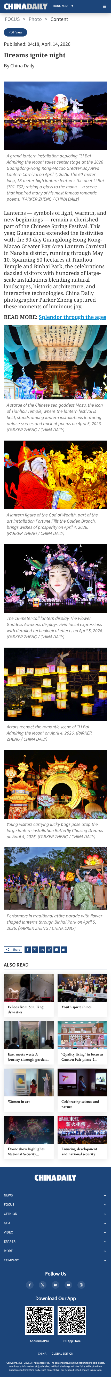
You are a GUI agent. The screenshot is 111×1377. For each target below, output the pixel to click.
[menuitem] (61, 6)
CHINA (42, 1354)
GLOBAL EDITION (62, 1354)
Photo (35, 19)
